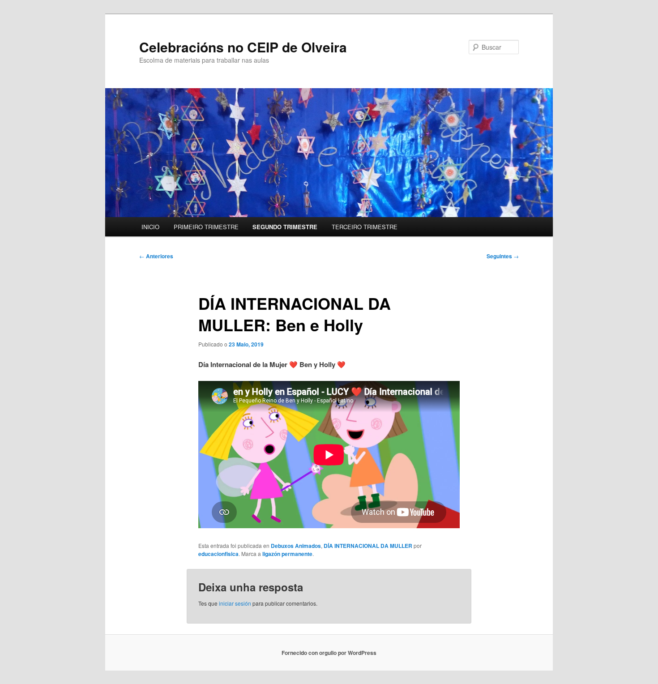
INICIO (150, 226)
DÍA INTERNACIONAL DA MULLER (368, 546)
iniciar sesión (235, 603)
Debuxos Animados (296, 546)
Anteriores (156, 256)
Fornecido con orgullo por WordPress (329, 653)
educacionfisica (218, 554)
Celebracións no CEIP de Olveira (243, 46)
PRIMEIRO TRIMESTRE (206, 226)
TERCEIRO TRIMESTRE (364, 226)
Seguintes (503, 256)
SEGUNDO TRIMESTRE (284, 226)
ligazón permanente (287, 554)
